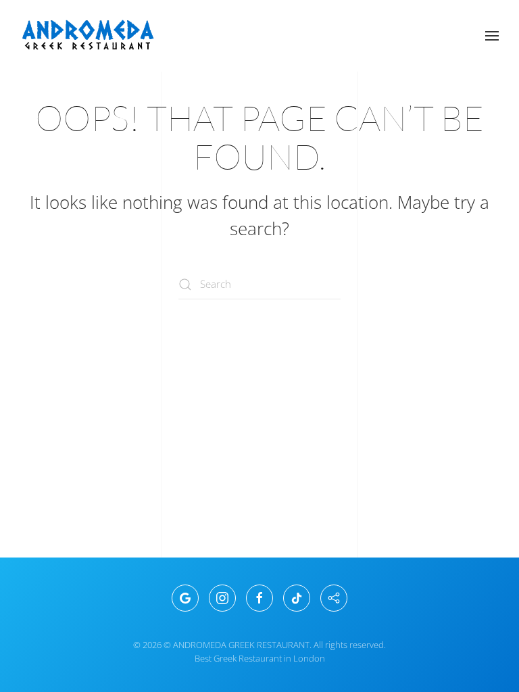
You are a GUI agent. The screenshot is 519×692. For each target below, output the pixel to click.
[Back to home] (87, 36)
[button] (492, 36)
